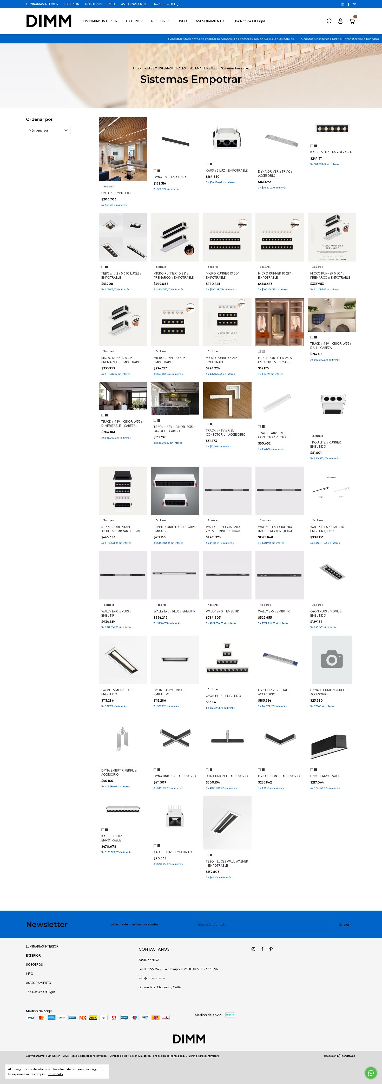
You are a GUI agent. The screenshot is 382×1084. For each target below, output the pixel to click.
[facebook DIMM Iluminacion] (349, 4)
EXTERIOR (71, 4)
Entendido (55, 1074)
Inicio (137, 68)
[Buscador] (329, 22)
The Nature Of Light (167, 4)
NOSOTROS (93, 4)
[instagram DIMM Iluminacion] (343, 4)
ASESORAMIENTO (133, 4)
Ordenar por (39, 119)
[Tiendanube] (340, 1056)
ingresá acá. (177, 1055)
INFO (111, 4)
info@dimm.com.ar (152, 978)
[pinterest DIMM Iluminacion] (354, 4)
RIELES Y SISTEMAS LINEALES (165, 68)
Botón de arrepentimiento (204, 1055)
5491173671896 (149, 960)
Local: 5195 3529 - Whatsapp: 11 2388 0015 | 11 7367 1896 (178, 969)
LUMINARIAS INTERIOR (42, 4)
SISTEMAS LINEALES (203, 68)
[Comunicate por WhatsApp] (371, 1073)
